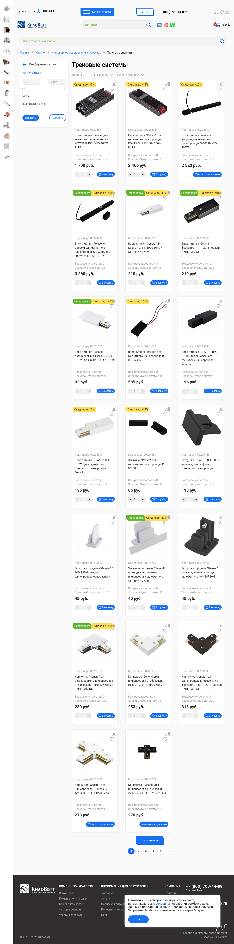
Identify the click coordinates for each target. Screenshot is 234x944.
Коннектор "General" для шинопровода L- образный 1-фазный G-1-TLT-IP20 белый (147, 680)
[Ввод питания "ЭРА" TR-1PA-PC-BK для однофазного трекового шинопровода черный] (201, 319)
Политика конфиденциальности (121, 904)
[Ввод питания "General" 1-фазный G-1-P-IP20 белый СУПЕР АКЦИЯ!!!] (148, 211)
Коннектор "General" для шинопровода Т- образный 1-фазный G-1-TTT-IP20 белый (93, 789)
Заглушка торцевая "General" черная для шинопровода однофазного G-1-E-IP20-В (200, 572)
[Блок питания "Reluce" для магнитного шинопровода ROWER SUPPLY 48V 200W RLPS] (148, 102)
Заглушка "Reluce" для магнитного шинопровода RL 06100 (146, 464)
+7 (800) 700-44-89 (204, 887)
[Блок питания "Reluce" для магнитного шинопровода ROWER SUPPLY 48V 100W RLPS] (94, 102)
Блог (104, 915)
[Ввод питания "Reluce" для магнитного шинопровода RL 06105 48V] (148, 319)
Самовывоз (66, 893)
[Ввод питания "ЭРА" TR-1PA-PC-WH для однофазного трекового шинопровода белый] (94, 427)
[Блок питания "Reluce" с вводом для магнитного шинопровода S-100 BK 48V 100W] (201, 102)
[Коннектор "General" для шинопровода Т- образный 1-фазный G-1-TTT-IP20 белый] (94, 752)
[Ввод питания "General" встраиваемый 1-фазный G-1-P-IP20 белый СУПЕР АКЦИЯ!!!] (94, 319)
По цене (77, 74)
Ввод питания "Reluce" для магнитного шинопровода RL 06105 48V (146, 356)
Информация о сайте (214, 937)
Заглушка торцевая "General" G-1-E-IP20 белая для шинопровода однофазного (95, 572)
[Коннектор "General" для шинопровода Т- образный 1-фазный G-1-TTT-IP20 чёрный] (148, 752)
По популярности (128, 74)
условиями (163, 903)
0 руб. (226, 24)
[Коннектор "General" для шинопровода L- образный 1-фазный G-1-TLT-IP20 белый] (148, 644)
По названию (99, 74)
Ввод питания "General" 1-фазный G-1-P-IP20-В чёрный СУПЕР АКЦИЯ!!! (201, 247)
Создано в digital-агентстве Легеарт (204, 933)
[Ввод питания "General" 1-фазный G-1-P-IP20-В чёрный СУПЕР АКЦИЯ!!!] (201, 211)
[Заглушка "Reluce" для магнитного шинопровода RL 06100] (148, 427)
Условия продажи (70, 915)
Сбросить (57, 117)
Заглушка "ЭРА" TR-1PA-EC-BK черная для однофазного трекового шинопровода (201, 464)
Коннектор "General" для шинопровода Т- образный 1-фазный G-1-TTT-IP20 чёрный (147, 789)
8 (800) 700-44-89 (173, 12)
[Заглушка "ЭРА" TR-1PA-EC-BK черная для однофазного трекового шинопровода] (201, 427)
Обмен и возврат (70, 909)
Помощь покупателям (73, 898)
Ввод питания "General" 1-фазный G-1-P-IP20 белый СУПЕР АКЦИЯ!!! (145, 247)
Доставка (107, 893)
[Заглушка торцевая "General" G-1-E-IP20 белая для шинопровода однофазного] (94, 535)
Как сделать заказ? (71, 904)
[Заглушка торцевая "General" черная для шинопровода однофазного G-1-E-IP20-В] (201, 535)
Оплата (105, 898)
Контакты (171, 893)
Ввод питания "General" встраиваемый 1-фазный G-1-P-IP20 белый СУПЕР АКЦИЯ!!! (95, 356)
